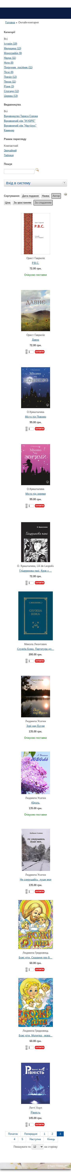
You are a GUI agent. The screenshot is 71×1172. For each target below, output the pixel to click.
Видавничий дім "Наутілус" (20, 125)
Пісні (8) (8, 72)
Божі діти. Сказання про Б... (35, 957)
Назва (45, 195)
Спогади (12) (11, 91)
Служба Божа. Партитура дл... (35, 648)
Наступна (35, 1139)
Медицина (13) (12, 48)
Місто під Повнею (35, 416)
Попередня (30, 1133)
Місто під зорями (35, 493)
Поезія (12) (10, 76)
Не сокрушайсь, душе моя (35, 879)
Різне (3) (9, 86)
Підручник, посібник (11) (18, 67)
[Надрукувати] (65, 195)
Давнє (35, 339)
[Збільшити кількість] (26, 351)
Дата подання (30, 195)
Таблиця (9, 155)
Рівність (35, 1112)
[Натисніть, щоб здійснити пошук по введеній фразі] (37, 170)
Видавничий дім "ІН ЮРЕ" (19, 120)
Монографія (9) (13, 53)
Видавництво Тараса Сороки (21, 116)
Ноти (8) (8, 62)
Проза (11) (10, 81)
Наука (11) (10, 57)
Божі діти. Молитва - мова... (35, 1035)
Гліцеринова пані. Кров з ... (35, 570)
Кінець (51, 1139)
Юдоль (35, 802)
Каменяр (9, 130)
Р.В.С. (35, 262)
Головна (10, 22)
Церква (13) (11, 95)
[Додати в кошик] (39, 351)
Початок (13, 1133)
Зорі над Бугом (35, 725)
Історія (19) (10, 43)
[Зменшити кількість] (26, 353)
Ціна (7, 202)
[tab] (65, 182)
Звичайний (10, 150)
